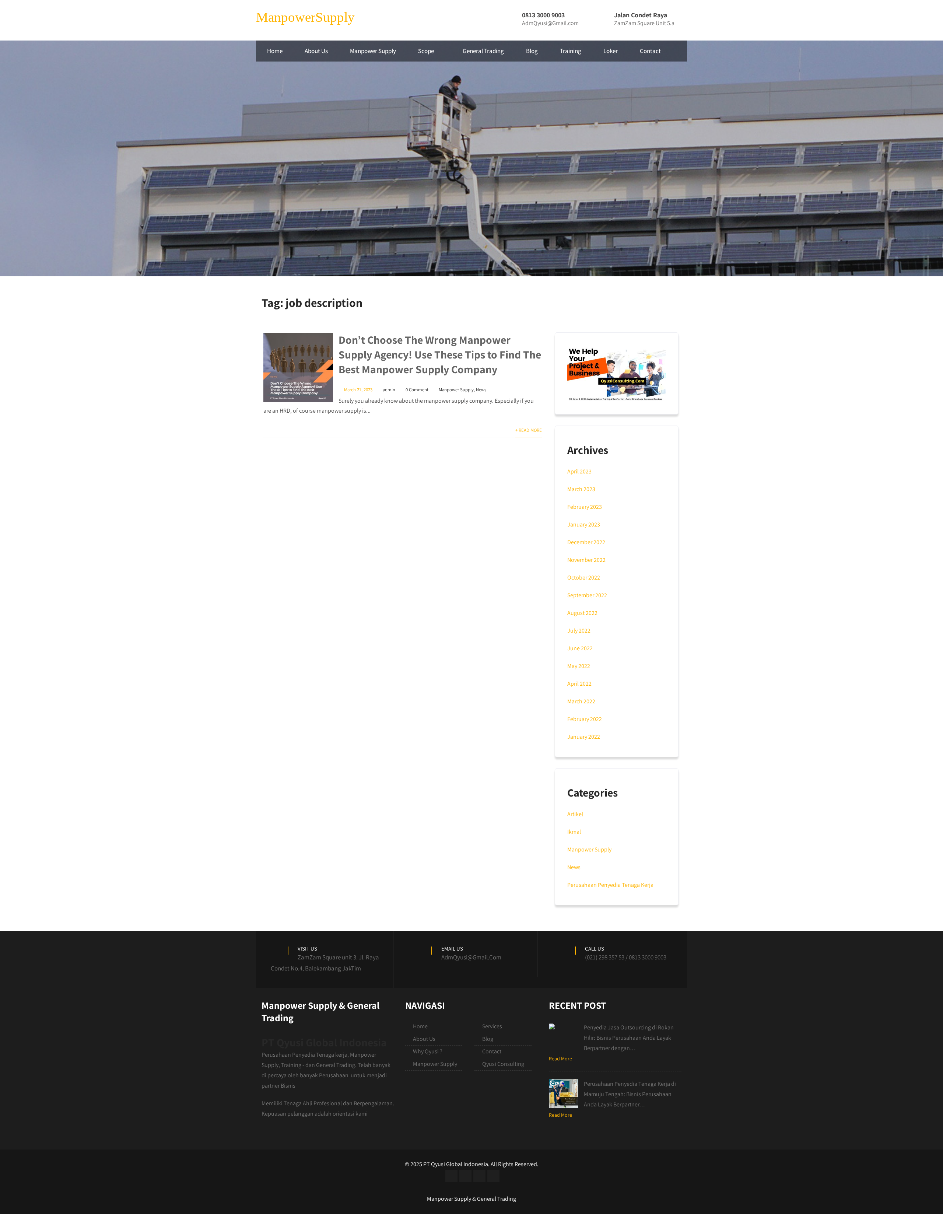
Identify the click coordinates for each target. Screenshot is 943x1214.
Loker (610, 51)
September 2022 (587, 595)
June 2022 (580, 648)
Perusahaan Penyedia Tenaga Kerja (610, 885)
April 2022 (579, 684)
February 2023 (584, 507)
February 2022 (584, 719)
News (481, 389)
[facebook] (451, 1176)
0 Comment (417, 389)
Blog (532, 51)
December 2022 (586, 542)
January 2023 (583, 524)
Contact (650, 51)
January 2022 (583, 737)
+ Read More (528, 430)
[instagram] (479, 1176)
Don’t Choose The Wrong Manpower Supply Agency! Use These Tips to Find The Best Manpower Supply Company (440, 354)
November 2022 (586, 560)
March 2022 (581, 701)
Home (275, 51)
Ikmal (574, 832)
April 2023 (579, 471)
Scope (426, 51)
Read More (560, 1058)
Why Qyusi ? (427, 1051)
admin (389, 389)
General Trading (483, 51)
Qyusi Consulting (503, 1064)
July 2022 (578, 630)
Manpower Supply (373, 51)
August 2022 (582, 613)
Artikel (575, 814)
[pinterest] (493, 1176)
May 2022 (578, 666)
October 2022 (583, 577)
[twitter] (465, 1176)
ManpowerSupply (305, 17)
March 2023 (581, 489)
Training (570, 51)
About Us (316, 51)
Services (492, 1026)
